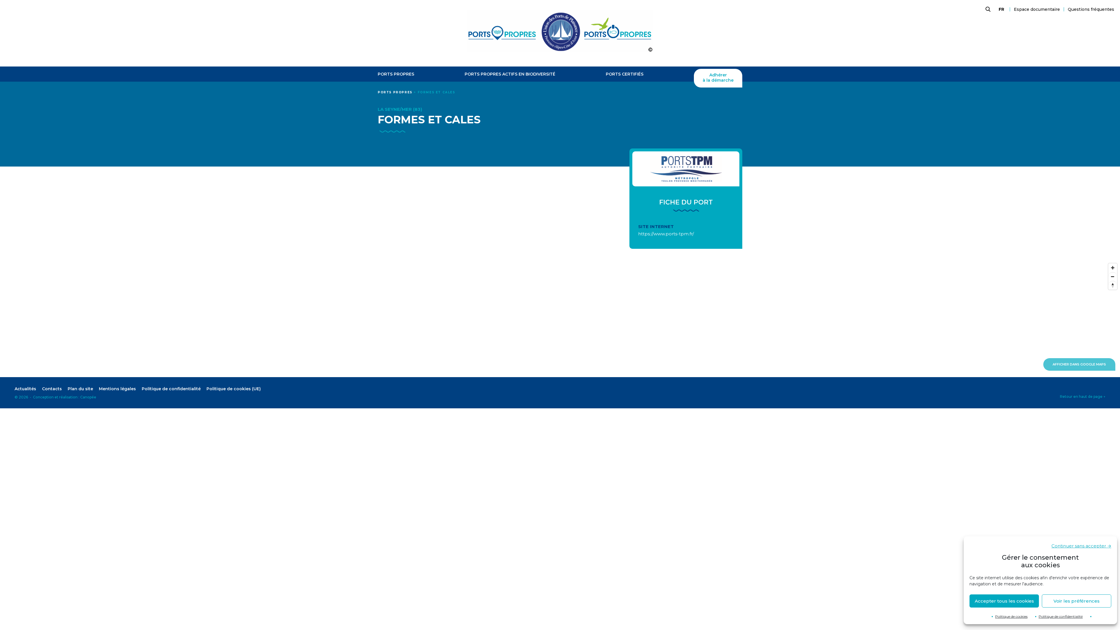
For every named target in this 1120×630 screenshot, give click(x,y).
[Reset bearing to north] (1112, 285)
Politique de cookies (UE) (233, 388)
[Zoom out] (1112, 276)
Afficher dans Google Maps (1079, 364)
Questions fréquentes (1091, 9)
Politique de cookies (1011, 616)
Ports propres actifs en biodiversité (510, 74)
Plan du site (80, 388)
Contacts (52, 388)
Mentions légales (117, 388)
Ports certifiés (624, 74)
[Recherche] (987, 9)
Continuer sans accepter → (1081, 546)
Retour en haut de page (1082, 396)
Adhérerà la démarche (718, 78)
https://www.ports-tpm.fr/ (666, 234)
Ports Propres (396, 74)
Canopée (88, 397)
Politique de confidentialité (1061, 616)
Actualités (25, 388)
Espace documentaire (1037, 9)
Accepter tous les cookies (1004, 601)
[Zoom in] (1112, 267)
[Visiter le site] (686, 169)
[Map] (560, 318)
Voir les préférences (1077, 601)
